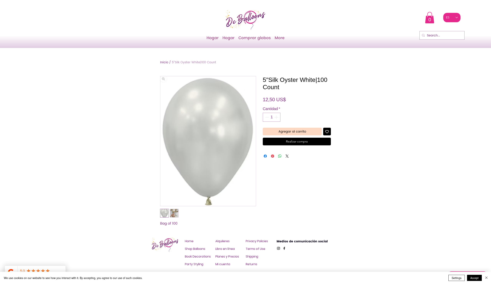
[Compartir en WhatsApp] (280, 156)
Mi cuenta (222, 264)
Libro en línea (225, 249)
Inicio (164, 62)
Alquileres (222, 241)
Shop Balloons (195, 249)
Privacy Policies (257, 241)
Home (189, 241)
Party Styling (194, 264)
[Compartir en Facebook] (265, 156)
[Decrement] (266, 117)
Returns (251, 264)
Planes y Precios (227, 256)
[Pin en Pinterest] (272, 156)
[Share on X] (287, 156)
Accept (474, 278)
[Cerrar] (486, 278)
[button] (429, 17)
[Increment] (276, 117)
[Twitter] (278, 248)
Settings (456, 278)
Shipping (252, 256)
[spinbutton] (271, 117)
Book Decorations (198, 256)
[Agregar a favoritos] (327, 131)
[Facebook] (284, 248)
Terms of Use (255, 249)
